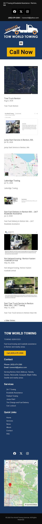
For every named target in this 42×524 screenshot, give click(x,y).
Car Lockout (11, 406)
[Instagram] (27, 11)
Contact (9, 431)
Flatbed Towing (12, 396)
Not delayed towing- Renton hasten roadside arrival (19, 259)
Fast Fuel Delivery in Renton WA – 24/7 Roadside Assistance (21, 212)
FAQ (8, 434)
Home (8, 418)
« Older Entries (9, 320)
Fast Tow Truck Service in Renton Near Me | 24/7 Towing (18, 304)
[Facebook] (15, 11)
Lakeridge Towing (12, 180)
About (8, 427)
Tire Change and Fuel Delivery (17, 402)
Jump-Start (10, 399)
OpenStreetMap (31, 505)
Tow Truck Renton (12, 98)
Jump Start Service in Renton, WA (18, 140)
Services (9, 421)
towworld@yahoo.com (30, 18)
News (8, 424)
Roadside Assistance (14, 393)
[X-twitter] (21, 11)
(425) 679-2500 (14, 18)
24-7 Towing (11, 389)
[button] (21, 43)
